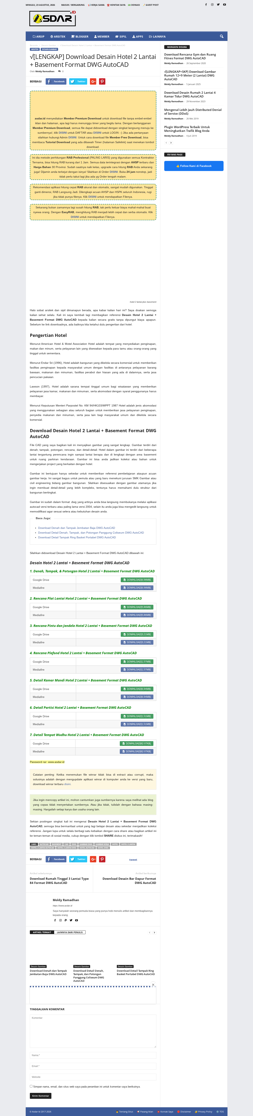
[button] (221, 36)
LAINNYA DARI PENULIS (70, 932)
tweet (133, 860)
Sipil (122, 36)
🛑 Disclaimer (184, 1111)
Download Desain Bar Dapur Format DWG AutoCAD (129, 881)
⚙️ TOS (220, 1111)
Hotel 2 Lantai (128, 844)
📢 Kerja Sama (96, 4)
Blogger (81, 36)
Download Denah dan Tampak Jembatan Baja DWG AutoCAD (76, 527)
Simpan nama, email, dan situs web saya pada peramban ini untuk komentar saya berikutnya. (87, 1086)
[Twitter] (218, 5)
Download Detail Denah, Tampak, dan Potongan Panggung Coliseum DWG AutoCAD (91, 532)
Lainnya (159, 36)
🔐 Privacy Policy (203, 1111)
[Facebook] (206, 5)
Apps (139, 36)
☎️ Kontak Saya (116, 4)
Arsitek (59, 36)
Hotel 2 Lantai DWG (67, 848)
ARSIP (40, 36)
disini (67, 784)
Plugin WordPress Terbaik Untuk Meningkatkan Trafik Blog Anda (187, 129)
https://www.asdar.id (62, 905)
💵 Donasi (134, 4)
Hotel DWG (103, 848)
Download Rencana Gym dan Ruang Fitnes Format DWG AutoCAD (190, 56)
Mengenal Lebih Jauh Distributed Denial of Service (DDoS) (193, 111)
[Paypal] (66, 920)
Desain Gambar (49, 45)
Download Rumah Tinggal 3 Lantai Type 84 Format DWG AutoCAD (59, 881)
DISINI (63, 132)
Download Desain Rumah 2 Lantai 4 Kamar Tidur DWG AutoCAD (190, 94)
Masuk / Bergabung (73, 4)
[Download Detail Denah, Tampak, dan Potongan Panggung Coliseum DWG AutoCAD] (93, 953)
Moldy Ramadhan (44, 71)
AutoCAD (44, 844)
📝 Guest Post (150, 4)
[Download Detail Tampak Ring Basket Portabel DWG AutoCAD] (136, 953)
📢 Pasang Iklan (145, 1111)
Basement (56, 844)
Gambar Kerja (102, 844)
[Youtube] (224, 5)
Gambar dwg (86, 844)
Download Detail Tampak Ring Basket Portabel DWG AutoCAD (77, 537)
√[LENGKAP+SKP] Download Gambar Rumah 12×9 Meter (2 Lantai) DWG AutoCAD (190, 75)
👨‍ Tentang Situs (124, 1111)
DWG (74, 844)
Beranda (34, 45)
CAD (66, 844)
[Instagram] (212, 5)
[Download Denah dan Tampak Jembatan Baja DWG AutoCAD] (49, 953)
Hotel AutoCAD (87, 848)
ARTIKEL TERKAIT (42, 932)
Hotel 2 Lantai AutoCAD (42, 848)
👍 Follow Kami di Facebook (193, 165)
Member (103, 36)
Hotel (115, 844)
